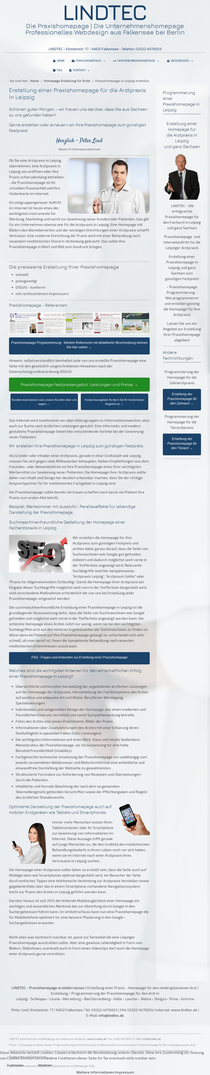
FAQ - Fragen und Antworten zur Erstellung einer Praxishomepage (79, 657)
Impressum (124, 1072)
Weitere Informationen (95, 1072)
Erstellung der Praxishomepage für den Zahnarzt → (182, 398)
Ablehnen (45, 1065)
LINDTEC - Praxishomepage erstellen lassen (48, 987)
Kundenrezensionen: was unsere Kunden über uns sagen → (44, 401)
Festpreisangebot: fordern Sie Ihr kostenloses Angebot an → (114, 401)
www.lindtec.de (96, 1039)
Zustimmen (15, 1065)
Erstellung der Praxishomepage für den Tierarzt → (182, 443)
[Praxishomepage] (85, 987)
